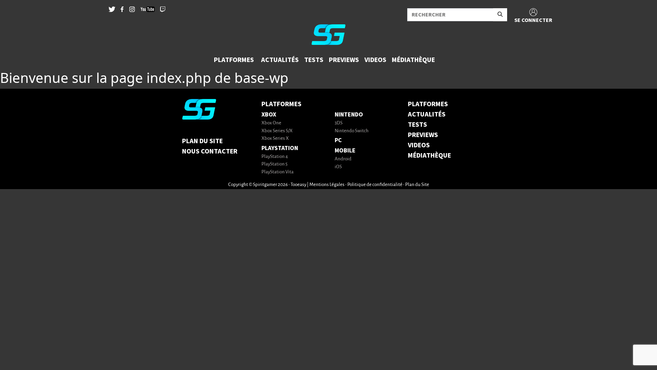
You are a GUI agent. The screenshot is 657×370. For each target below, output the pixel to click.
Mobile (345, 150)
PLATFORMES (428, 104)
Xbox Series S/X (277, 131)
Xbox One (271, 123)
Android (343, 159)
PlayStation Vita (277, 172)
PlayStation (279, 148)
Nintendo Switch (352, 131)
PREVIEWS (423, 135)
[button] (234, 60)
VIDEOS (419, 145)
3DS (339, 123)
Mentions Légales (327, 184)
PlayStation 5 (274, 164)
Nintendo (349, 114)
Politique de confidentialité (374, 184)
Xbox (268, 114)
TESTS (417, 125)
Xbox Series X (275, 138)
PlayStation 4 (274, 156)
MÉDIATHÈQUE (429, 155)
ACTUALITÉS (427, 114)
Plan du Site (202, 141)
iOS (338, 167)
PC (338, 140)
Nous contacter (209, 151)
